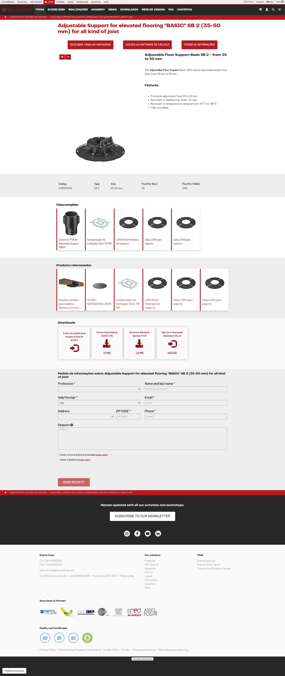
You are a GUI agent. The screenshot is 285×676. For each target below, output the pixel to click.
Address (64, 411)
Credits (125, 650)
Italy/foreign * (67, 397)
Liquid (148, 576)
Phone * (150, 411)
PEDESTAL (22, 2)
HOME (50, 2)
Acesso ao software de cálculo (147, 44)
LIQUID (70, 2)
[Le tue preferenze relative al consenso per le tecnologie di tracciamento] (14, 671)
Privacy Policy (48, 650)
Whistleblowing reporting (173, 650)
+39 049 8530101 (53, 561)
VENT (106, 2)
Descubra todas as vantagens (90, 44)
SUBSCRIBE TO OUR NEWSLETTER (142, 516)
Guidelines (56, 9)
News (112, 9)
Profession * (66, 383)
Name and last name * (160, 383)
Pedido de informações (199, 44)
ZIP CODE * (123, 411)
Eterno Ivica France (208, 564)
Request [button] (64, 425)
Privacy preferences (144, 650)
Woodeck (150, 568)
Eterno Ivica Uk (206, 561)
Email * (150, 397)
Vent (147, 587)
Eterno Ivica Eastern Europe (214, 568)
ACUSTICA (96, 2)
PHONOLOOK (82, 2)
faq (171, 9)
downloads (129, 9)
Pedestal (150, 561)
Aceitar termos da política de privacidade (84, 455)
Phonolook (151, 580)
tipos (39, 9)
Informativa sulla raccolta (142, 659)
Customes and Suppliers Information (79, 650)
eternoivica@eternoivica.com (57, 570)
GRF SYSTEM (36, 2)
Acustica (150, 584)
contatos (184, 9)
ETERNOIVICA (7, 2)
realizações (78, 9)
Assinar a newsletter (75, 460)
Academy (98, 9)
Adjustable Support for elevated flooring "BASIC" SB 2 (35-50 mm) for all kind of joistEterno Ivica (17, 9)
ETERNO (60, 2)
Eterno (149, 572)
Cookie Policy (111, 650)
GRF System (152, 564)
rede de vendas (153, 9)
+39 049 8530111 (53, 564)
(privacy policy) (101, 455)
